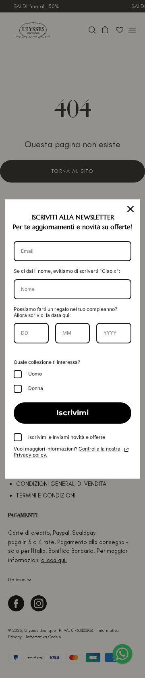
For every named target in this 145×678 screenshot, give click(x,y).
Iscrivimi (72, 412)
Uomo (35, 374)
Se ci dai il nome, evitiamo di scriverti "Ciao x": (67, 271)
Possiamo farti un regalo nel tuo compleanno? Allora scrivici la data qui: (65, 312)
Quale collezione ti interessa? (47, 362)
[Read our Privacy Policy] (126, 450)
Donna (35, 388)
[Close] (130, 209)
